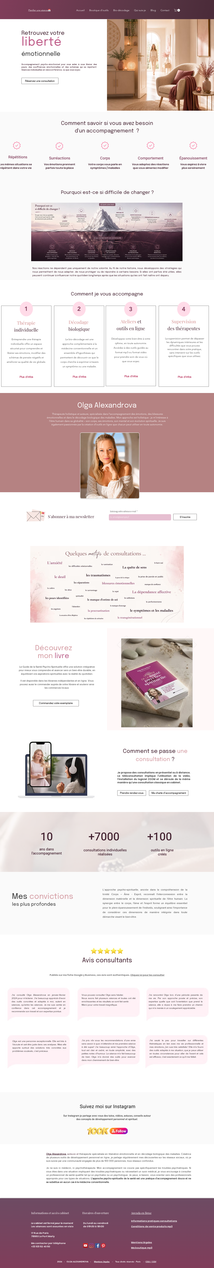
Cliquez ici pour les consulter (147, 975)
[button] (177, 10)
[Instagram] (91, 1245)
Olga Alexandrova (56, 1154)
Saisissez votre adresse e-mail (123, 511)
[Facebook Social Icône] (97, 1245)
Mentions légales (102, 1261)
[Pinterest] (103, 1245)
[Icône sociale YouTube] (85, 1245)
